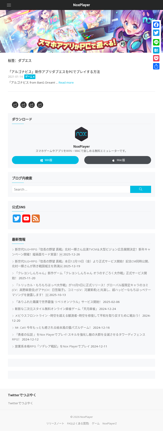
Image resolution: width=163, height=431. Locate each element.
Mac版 (121, 160)
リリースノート (55, 423)
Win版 (48, 160)
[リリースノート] (15, 105)
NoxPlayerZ (110, 423)
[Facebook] (156, 25)
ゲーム (28, 76)
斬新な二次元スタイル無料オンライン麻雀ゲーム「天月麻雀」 (56, 309)
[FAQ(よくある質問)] (23, 105)
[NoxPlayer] (81, 31)
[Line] (156, 42)
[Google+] (156, 37)
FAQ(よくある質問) (78, 423)
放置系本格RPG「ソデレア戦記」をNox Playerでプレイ (52, 346)
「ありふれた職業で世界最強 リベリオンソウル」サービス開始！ (58, 302)
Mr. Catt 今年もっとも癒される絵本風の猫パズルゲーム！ (53, 327)
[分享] (156, 66)
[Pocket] (156, 58)
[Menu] (9, 5)
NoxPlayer (81, 5)
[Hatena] (156, 50)
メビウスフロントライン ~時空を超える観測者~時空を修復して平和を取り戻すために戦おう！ (78, 315)
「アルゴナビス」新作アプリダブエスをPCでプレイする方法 (54, 72)
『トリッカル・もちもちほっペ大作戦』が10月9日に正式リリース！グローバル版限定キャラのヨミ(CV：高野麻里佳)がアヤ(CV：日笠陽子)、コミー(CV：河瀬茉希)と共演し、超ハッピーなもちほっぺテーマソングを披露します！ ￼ (81, 290)
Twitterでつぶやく (20, 403)
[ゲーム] (31, 105)
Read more (66, 82)
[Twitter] (156, 33)
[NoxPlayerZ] (40, 105)
